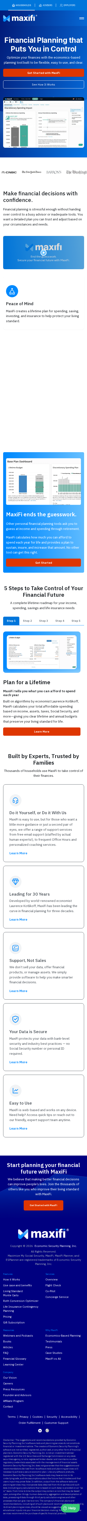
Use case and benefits (17, 1285)
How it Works (11, 1279)
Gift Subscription (14, 1322)
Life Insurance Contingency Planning (20, 1309)
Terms (11, 1416)
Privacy (24, 1416)
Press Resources (14, 1389)
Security (52, 1416)
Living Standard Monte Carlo (13, 1293)
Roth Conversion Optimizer (20, 1301)
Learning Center (13, 1364)
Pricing (7, 1316)
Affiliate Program (13, 1401)
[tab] (11, 621)
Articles (8, 1347)
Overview (51, 1279)
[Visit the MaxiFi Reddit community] (47, 1430)
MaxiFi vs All (53, 1358)
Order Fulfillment (30, 1423)
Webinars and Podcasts (18, 1335)
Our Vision (10, 1377)
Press (48, 1347)
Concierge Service (57, 1297)
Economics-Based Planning (62, 1335)
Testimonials (53, 1341)
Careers (8, 1383)
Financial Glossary (14, 1358)
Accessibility (69, 1416)
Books (7, 1341)
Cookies (37, 1416)
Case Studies (53, 1353)
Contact (8, 1406)
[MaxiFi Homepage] (14, 18)
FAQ (5, 1353)
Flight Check (53, 1285)
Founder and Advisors (17, 1395)
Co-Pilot (50, 1291)
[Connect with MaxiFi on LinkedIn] (40, 1431)
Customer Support (56, 1423)
